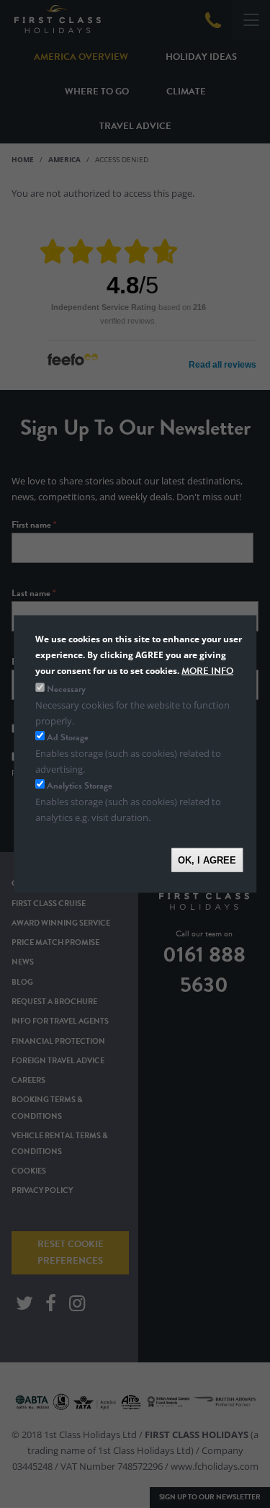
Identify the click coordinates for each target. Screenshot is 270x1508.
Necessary (66, 688)
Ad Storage (68, 736)
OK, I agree (207, 859)
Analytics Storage (79, 786)
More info (207, 671)
